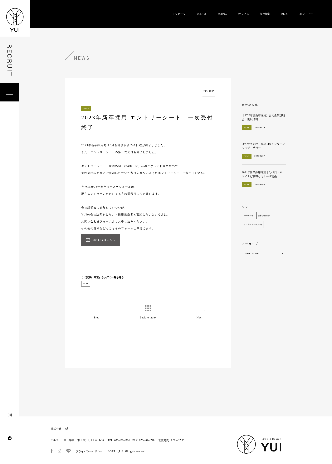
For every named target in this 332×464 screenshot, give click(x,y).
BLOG (285, 14)
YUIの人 (222, 14)
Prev (96, 317)
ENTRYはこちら (104, 239)
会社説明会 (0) (264, 215)
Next (199, 317)
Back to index (148, 317)
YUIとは (201, 14)
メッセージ (179, 14)
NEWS (85, 284)
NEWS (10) (248, 215)
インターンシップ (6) (253, 224)
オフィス (243, 14)
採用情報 (265, 14)
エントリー (306, 14)
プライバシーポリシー (89, 451)
